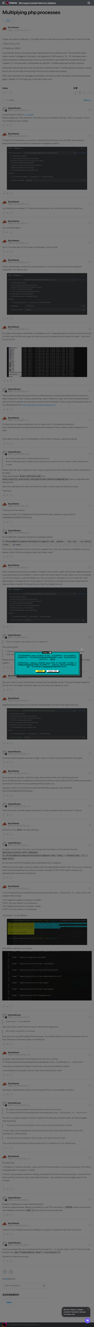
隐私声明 (23, 665)
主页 (11, 3)
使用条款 (30, 665)
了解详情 (52, 659)
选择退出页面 (48, 667)
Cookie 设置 (52, 671)
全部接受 (40, 671)
